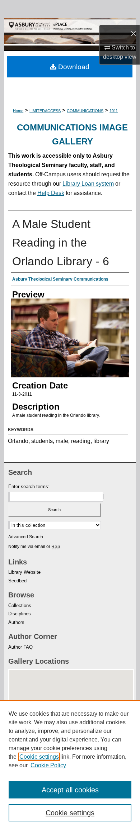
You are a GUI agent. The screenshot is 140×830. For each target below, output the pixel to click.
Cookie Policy (48, 765)
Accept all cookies (70, 790)
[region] (70, 765)
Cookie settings (39, 757)
